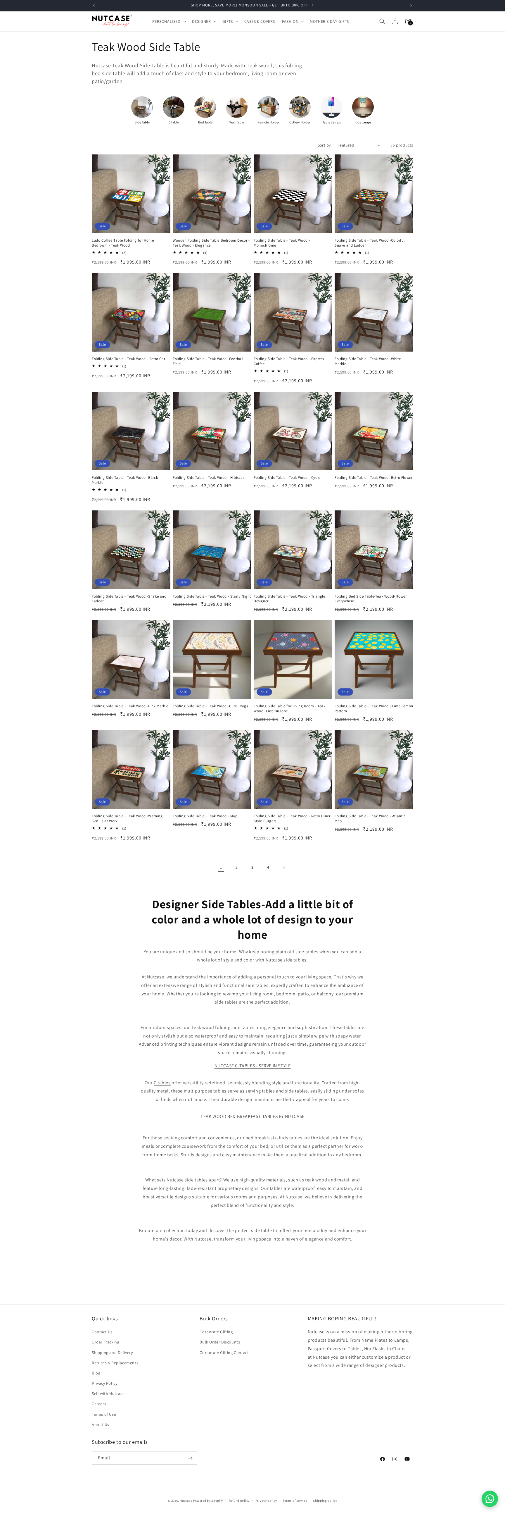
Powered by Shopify (208, 1500)
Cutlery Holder (299, 122)
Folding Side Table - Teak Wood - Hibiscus (209, 477)
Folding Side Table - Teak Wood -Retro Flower (373, 477)
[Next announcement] (411, 5)
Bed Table (205, 122)
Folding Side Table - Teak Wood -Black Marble (125, 480)
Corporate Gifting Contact (224, 1352)
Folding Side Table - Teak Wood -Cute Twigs (210, 706)
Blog (96, 1373)
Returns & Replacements (115, 1362)
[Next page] (284, 867)
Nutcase (186, 1500)
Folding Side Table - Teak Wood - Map (205, 816)
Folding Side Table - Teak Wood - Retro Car (128, 359)
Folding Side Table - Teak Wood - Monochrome (282, 243)
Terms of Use (104, 1414)
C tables (162, 1083)
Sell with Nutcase (108, 1393)
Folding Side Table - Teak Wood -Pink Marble (130, 706)
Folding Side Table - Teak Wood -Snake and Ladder (129, 599)
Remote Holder (268, 122)
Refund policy (239, 1500)
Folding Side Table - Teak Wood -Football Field (208, 361)
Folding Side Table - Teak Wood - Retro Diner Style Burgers (292, 818)
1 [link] (221, 867)
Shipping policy (325, 1500)
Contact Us (102, 1331)
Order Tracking (105, 1342)
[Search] (382, 21)
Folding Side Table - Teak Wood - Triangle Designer (289, 599)
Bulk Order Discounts (220, 1342)
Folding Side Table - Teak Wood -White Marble (368, 361)
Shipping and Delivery (112, 1352)
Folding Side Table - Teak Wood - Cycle (287, 477)
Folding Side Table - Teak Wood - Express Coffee (289, 361)
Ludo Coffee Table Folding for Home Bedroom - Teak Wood (123, 243)
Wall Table (236, 122)
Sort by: (325, 145)
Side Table (142, 122)
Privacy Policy (104, 1383)
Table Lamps (331, 122)
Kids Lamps (362, 122)
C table (174, 122)
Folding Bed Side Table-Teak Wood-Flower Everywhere (371, 599)
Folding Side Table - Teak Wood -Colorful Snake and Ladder (370, 243)
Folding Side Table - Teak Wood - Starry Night (212, 596)
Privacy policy (266, 1500)
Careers (99, 1404)
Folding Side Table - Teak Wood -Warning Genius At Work (127, 818)
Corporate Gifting (216, 1331)
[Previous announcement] (93, 5)
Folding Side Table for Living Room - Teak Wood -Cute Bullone (290, 708)
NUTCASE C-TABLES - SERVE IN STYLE (253, 1066)
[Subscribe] (190, 1458)
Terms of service (295, 1500)
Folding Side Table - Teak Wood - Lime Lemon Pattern (374, 708)
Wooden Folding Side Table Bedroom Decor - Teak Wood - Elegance (211, 243)
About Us (100, 1424)
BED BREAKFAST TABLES (252, 1116)
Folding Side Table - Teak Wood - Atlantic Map (370, 818)
